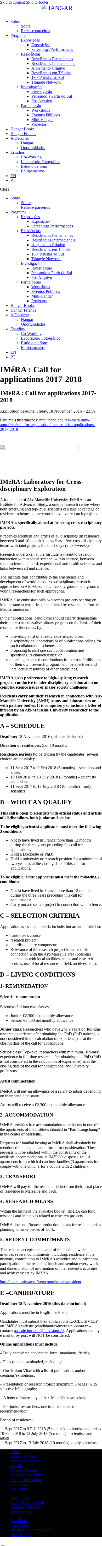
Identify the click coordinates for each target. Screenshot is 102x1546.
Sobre (15, 1451)
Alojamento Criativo (27, 1475)
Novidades (19, 1520)
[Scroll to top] (3, 1543)
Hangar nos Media (25, 1479)
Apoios (16, 1465)
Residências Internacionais (32, 1530)
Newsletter (19, 1489)
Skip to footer (37, 2)
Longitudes (19, 1498)
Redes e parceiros (24, 1461)
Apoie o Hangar (23, 1470)
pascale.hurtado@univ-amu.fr (38, 1330)
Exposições (19, 1525)
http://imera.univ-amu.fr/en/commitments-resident (40, 1282)
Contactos (18, 1484)
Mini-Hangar (21, 1534)
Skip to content (12, 2)
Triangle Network (25, 1507)
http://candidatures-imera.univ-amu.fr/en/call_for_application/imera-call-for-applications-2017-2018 (47, 425)
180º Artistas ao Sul (26, 1502)
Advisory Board (23, 1456)
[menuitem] (56, 175)
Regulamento (21, 1512)
